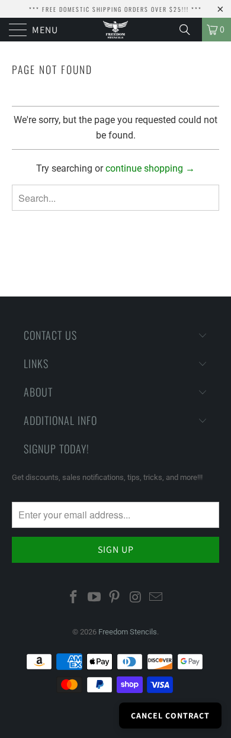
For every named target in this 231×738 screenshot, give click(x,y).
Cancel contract (170, 715)
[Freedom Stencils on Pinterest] (115, 597)
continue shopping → (150, 168)
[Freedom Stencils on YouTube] (94, 597)
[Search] (189, 29)
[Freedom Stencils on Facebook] (74, 597)
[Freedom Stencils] (116, 29)
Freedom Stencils (127, 631)
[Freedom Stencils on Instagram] (136, 597)
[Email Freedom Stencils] (156, 597)
